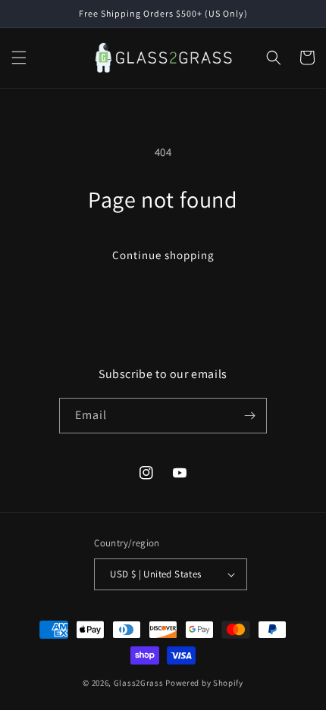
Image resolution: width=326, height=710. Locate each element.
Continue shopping (163, 255)
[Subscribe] (249, 415)
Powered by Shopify (204, 682)
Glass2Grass (139, 682)
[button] (19, 57)
